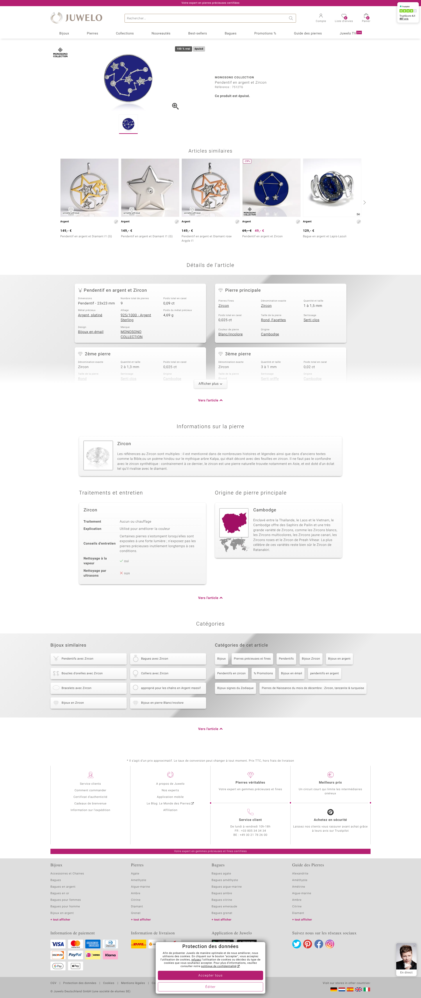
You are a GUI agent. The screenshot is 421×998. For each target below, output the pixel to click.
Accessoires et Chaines (67, 874)
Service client (250, 820)
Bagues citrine (222, 900)
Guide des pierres (308, 33)
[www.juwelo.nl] (342, 989)
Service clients (90, 784)
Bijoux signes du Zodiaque (235, 688)
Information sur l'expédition (90, 810)
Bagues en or (59, 893)
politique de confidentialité (218, 966)
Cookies (108, 983)
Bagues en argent (62, 887)
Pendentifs (286, 659)
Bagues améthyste (225, 880)
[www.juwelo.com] (358, 989)
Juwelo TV (350, 33)
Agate (135, 874)
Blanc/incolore (230, 334)
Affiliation (170, 810)
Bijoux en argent (339, 659)
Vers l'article (208, 400)
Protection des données (79, 983)
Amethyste (138, 880)
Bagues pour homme (65, 906)
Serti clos (311, 320)
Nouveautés (161, 33)
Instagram (329, 944)
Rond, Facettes (273, 320)
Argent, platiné (90, 315)
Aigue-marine (140, 887)
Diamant (137, 906)
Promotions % (265, 33)
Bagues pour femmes (65, 900)
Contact (157, 983)
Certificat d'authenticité (90, 797)
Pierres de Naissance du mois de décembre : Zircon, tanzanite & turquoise (313, 688)
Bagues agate (221, 874)
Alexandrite (300, 874)
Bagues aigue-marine (227, 887)
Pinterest (307, 944)
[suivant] (364, 202)
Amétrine (298, 887)
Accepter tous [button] (210, 975)
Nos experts (170, 790)
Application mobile (170, 797)
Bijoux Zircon (311, 659)
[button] (320, 18)
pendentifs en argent (324, 673)
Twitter (296, 944)
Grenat (136, 913)
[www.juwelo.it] (367, 989)
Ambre (136, 893)
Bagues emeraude (224, 906)
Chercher (291, 18)
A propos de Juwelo (170, 784)
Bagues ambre (222, 893)
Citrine (136, 900)
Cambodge (270, 334)
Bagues (231, 33)
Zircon (223, 305)
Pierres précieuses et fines (252, 659)
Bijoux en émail (90, 331)
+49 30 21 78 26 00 (254, 835)
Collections (125, 33)
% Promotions (263, 673)
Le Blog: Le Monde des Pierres (168, 804)
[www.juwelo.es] (350, 989)
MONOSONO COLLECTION (132, 334)
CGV (53, 983)
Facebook (318, 944)
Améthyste (300, 880)
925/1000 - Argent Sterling (136, 318)
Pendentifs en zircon (231, 673)
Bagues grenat (222, 913)
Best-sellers (197, 33)
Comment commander (90, 790)
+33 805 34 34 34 (253, 831)
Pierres (92, 33)
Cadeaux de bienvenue (90, 804)
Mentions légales (133, 983)
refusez (196, 960)
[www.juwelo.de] (333, 989)
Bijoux (64, 33)
